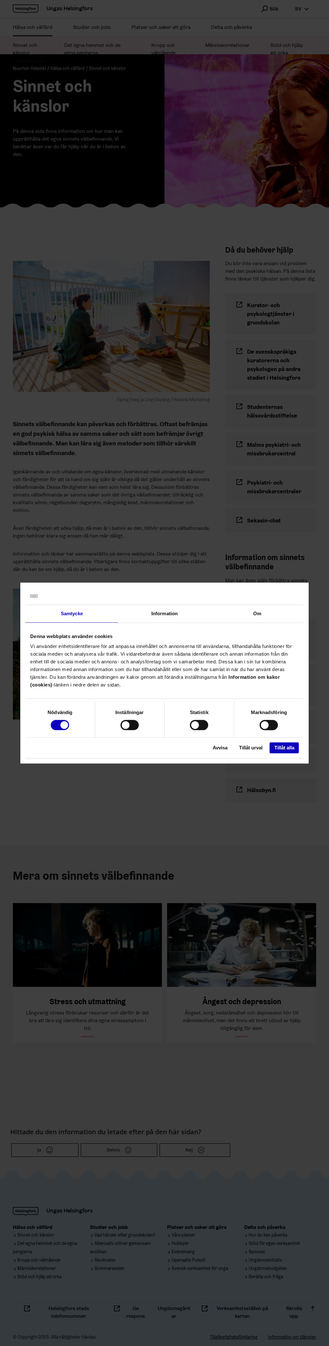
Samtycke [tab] (72, 613)
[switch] (129, 725)
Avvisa (220, 748)
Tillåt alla (284, 748)
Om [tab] (257, 613)
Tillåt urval (250, 748)
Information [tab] (164, 613)
